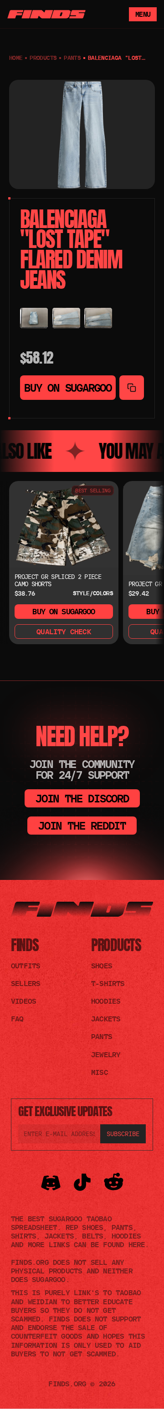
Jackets (105, 1018)
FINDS (25, 945)
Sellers (25, 983)
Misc (99, 1072)
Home (15, 57)
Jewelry (105, 1054)
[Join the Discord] (51, 1182)
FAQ (17, 1018)
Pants (72, 57)
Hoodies (105, 1001)
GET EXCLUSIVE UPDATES (65, 1111)
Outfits (25, 965)
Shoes (101, 965)
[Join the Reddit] (113, 1182)
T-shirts (108, 983)
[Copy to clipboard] (131, 387)
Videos (23, 1001)
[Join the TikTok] (82, 1182)
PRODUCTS (43, 57)
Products (116, 945)
